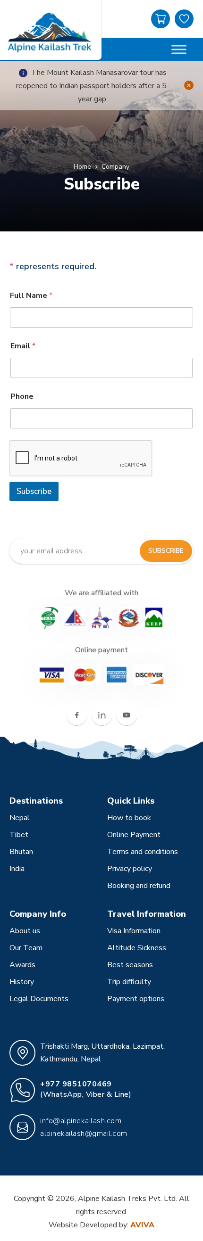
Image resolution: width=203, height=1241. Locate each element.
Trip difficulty (129, 982)
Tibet (18, 835)
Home (82, 166)
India (17, 868)
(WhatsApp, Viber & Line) (85, 1089)
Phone (22, 396)
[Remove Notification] (189, 85)
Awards (22, 965)
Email (22, 346)
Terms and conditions (142, 852)
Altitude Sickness (136, 948)
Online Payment (134, 835)
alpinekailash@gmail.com (83, 1133)
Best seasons (130, 965)
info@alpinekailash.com (80, 1121)
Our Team (25, 948)
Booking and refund (138, 885)
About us (24, 931)
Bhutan (21, 852)
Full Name (31, 295)
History (21, 982)
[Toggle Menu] (178, 49)
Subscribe (34, 491)
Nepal (19, 818)
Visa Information (134, 931)
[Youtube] (126, 714)
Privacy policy (129, 868)
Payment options (135, 999)
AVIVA (142, 1225)
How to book (129, 818)
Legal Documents (38, 999)
